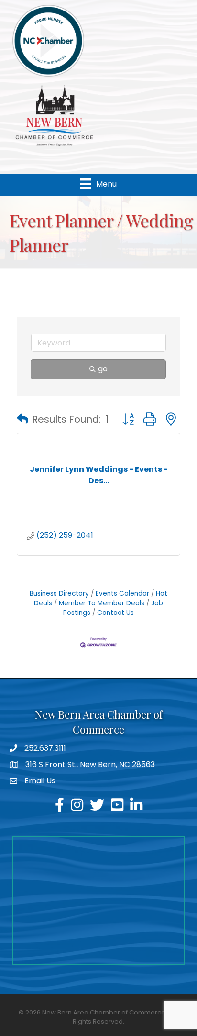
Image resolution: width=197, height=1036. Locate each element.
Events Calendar (122, 593)
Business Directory (59, 593)
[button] (22, 419)
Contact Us (115, 612)
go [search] (103, 368)
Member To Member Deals (101, 603)
